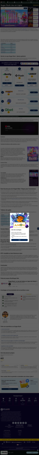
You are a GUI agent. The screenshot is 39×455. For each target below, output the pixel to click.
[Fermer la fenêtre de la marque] (28, 213)
